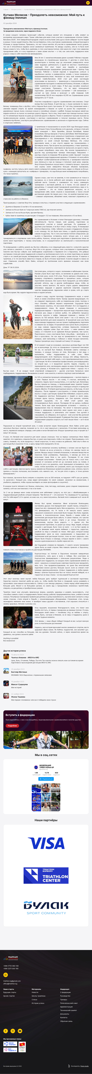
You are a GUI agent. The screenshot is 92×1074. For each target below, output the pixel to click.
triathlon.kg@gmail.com (12, 981)
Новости (35, 992)
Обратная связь (66, 1021)
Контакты (63, 1017)
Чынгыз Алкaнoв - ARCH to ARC (25, 657)
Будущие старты (9, 992)
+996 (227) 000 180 (10, 968)
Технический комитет (68, 1010)
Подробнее (12, 726)
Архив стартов (9, 996)
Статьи (34, 1000)
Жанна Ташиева (18, 697)
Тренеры (63, 1000)
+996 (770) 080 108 (11, 966)
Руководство (65, 996)
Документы (64, 1014)
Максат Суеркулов (19, 684)
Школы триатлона (38, 996)
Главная (5, 9)
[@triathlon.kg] (36, 767)
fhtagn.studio (84, 1066)
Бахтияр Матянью (19, 672)
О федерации (65, 992)
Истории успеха (16, 9)
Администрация (66, 1007)
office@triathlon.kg (10, 984)
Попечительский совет (69, 1003)
